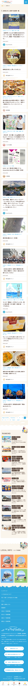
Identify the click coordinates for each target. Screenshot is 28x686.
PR (3, 98)
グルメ (21, 65)
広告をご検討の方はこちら (14, 662)
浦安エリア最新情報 (5, 618)
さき (4, 266)
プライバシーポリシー (7, 678)
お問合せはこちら (14, 648)
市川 (14, 131)
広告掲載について (17, 676)
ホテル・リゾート (9, 98)
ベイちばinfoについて (6, 594)
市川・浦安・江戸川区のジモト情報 (9, 597)
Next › (14, 419)
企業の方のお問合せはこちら (14, 654)
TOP (2, 5)
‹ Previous (12, 417)
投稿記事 (9, 65)
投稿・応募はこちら (5, 604)
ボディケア (5, 132)
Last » (18, 419)
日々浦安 (21, 299)
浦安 (13, 30)
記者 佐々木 (14, 439)
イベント (9, 30)
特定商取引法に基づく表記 (19, 678)
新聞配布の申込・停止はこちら (14, 670)
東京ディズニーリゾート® (15, 197)
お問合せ (11, 680)
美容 (17, 131)
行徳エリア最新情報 (5, 611)
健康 (20, 131)
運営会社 (17, 680)
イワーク (5, 67)
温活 (18, 470)
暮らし (19, 498)
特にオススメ (10, 96)
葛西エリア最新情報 (5, 621)
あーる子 (5, 334)
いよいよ (5, 235)
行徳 (13, 165)
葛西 (18, 460)
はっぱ (4, 402)
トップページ (4, 590)
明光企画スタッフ (15, 65)
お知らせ (5, 30)
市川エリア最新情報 (5, 614)
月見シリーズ (20, 488)
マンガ (18, 299)
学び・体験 (17, 30)
